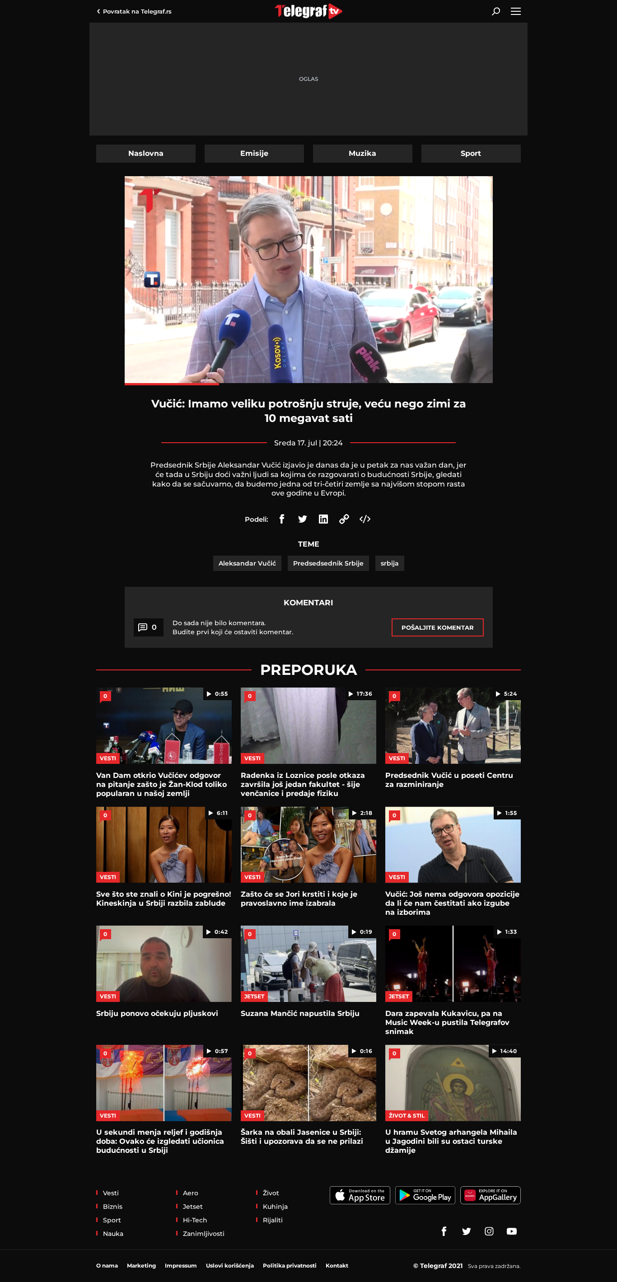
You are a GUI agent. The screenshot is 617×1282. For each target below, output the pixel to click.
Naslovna (146, 153)
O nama (107, 1265)
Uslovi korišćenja (230, 1265)
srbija (390, 563)
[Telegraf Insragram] (489, 1231)
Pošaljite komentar (438, 627)
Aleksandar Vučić (247, 563)
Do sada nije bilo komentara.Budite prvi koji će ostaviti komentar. (233, 627)
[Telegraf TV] (512, 1231)
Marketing (141, 1265)
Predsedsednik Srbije (328, 563)
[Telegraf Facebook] (444, 1231)
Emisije (254, 153)
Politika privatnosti (290, 1265)
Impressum (181, 1265)
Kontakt (337, 1265)
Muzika (362, 153)
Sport (471, 153)
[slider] (309, 384)
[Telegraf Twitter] (467, 1231)
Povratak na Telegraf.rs (137, 11)
